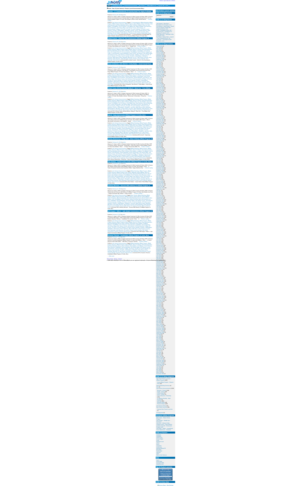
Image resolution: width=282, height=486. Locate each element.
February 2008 (159, 341)
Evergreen (121, 175)
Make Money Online (117, 57)
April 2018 (158, 178)
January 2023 (159, 102)
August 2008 (159, 333)
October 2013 (159, 250)
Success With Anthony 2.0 (126, 206)
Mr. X (136, 57)
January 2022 (159, 118)
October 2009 (159, 314)
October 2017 (159, 186)
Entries (159, 461)
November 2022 (160, 104)
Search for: (159, 15)
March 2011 (159, 292)
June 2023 (158, 95)
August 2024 (159, 76)
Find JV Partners (122, 26)
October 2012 (159, 266)
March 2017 (159, 195)
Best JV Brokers (134, 25)
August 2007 (159, 349)
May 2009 (158, 321)
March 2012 (159, 276)
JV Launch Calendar (135, 29)
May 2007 (158, 353)
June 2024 (158, 79)
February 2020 (159, 149)
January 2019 (159, 166)
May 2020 (158, 145)
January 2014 (159, 246)
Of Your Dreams (116, 33)
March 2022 (159, 115)
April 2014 (158, 242)
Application (134, 172)
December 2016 (160, 199)
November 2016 (160, 201)
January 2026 (159, 54)
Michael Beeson (123, 31)
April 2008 (158, 338)
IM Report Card (160, 441)
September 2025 (160, 59)
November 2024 (160, 72)
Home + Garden (161, 394)
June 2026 (158, 47)
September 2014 (160, 235)
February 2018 (159, 181)
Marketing (117, 31)
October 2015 (159, 218)
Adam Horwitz (134, 195)
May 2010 (158, 305)
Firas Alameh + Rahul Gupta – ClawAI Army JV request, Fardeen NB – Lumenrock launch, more (165, 27)
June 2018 (158, 175)
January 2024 (159, 86)
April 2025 (158, 66)
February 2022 (159, 117)
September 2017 (160, 187)
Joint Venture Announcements (163, 388)
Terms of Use (110, 259)
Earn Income (115, 127)
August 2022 (159, 108)
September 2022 (160, 107)
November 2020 (160, 137)
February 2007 (159, 357)
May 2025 (158, 64)
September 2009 (160, 316)
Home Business (147, 26)
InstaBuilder (113, 200)
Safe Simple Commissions (118, 135)
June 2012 (158, 272)
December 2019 (160, 151)
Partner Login (163, 0)
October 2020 (159, 138)
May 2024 (158, 80)
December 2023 (160, 87)
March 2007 (159, 356)
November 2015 (160, 217)
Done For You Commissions (123, 52)
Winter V (144, 206)
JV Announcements (129, 54)
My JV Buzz (142, 5)
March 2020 (159, 147)
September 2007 (160, 348)
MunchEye (158, 449)
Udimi (157, 453)
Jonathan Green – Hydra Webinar (164, 424)
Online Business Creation (127, 58)
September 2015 (160, 219)
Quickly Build (144, 33)
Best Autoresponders (147, 49)
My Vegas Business (118, 204)
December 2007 (160, 344)
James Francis (132, 53)
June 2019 (158, 159)
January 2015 (159, 230)
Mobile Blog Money (134, 132)
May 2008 (158, 337)
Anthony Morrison (138, 196)
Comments (160, 462)
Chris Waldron (146, 125)
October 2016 (159, 202)
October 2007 (159, 346)
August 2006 (159, 365)
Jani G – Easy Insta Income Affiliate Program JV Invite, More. (127, 115)
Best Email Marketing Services (123, 25)
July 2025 (158, 62)
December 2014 (160, 232)
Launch (136, 30)
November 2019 (160, 153)
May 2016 (158, 209)
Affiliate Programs (129, 23)
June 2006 (158, 368)
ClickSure (110, 224)
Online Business (124, 33)
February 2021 (159, 133)
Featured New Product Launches (165, 409)
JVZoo (157, 443)
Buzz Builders (133, 50)
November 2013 (160, 249)
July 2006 (158, 367)
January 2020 (159, 150)
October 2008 (159, 330)
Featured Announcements (130, 5)
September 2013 (160, 252)
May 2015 (158, 225)
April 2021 (158, 130)
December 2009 (160, 312)
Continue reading (142, 46)
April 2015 (158, 226)
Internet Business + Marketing (164, 395)
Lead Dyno (158, 445)
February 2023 (159, 100)
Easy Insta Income (122, 127)
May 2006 (158, 369)
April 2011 (158, 290)
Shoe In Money (133, 109)
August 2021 (159, 125)
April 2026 (158, 50)
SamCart (158, 452)
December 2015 (160, 215)
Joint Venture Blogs (121, 27)
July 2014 (158, 238)
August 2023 (159, 92)
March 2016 (159, 211)
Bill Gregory (133, 125)
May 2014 (158, 241)
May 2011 (158, 289)
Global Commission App (135, 199)
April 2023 (158, 98)
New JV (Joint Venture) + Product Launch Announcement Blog (128, 8)
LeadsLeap (159, 447)
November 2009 (160, 313)
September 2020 (160, 139)
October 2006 (159, 363)
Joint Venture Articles (161, 405)
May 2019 (158, 161)
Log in (157, 460)
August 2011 (159, 285)
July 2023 (158, 94)
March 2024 (159, 83)
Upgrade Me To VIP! (163, 5)
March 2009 (159, 324)
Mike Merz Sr (131, 31)
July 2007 (158, 350)
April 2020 (158, 146)
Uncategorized (159, 412)
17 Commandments (135, 22)
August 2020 (159, 141)
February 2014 (159, 245)
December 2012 (160, 264)
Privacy (115, 259)
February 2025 (159, 68)
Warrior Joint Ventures (161, 455)
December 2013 (160, 248)
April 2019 (158, 162)
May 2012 (158, 273)
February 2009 (159, 325)
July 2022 (158, 110)
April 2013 (158, 258)
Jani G (109, 104)
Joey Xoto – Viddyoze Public (163, 423)
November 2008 (160, 329)
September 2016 (160, 203)
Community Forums (117, 5)
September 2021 (160, 123)
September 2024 (160, 75)
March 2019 (159, 163)
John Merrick (140, 53)
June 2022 (158, 111)
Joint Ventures (140, 27)
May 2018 (158, 177)
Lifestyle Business (143, 30)
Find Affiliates (115, 26)
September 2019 (160, 155)
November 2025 (160, 56)
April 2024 (158, 82)
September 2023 (160, 91)
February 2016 (159, 213)
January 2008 (159, 342)
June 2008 (158, 336)
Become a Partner (171, 0)
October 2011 (159, 282)
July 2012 (158, 270)
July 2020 (158, 142)
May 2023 (158, 96)
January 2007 (159, 358)
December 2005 (160, 373)
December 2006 (160, 360)
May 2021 (158, 129)
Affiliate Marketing (144, 22)
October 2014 (159, 234)
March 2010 (159, 308)
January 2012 (159, 278)
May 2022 (158, 113)
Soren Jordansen (137, 83)
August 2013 (159, 253)
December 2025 (160, 55)
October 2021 (159, 122)
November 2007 (160, 345)
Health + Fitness (161, 391)
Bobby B (140, 25)
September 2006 (160, 364)
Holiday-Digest (160, 393)
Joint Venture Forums (131, 27)
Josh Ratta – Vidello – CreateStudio (164, 428)
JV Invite (128, 29)
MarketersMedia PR (161, 448)
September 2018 (160, 171)
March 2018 (159, 179)
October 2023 (159, 90)
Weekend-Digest (161, 403)
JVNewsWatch (120, 30)
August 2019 (159, 157)
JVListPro (114, 30)
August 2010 (159, 301)
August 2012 (159, 269)
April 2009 (158, 322)
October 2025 (159, 58)
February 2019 (159, 165)
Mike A (121, 132)
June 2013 (158, 256)
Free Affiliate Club (131, 26)
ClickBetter (158, 436)
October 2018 (159, 170)
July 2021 (158, 126)
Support (120, 259)
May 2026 (158, 48)
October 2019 (159, 154)
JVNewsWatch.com (151, 5)
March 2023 (159, 99)
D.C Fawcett (114, 52)
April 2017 (158, 194)
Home (109, 5)
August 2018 (159, 173)
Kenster (132, 30)
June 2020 (158, 143)
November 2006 (160, 361)
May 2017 (158, 193)
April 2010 (158, 306)
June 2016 (158, 207)
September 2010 (160, 300)
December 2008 (160, 328)
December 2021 (160, 119)
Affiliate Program (143, 48)
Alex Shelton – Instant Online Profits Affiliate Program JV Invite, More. (130, 161)
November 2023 (160, 88)
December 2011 (160, 280)
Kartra (157, 444)
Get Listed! (168, 479)
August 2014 (159, 237)
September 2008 (160, 332)
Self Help (159, 401)
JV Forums (122, 29)
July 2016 (158, 206)
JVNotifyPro (127, 30)
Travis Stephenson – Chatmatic (163, 429)
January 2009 (159, 326)
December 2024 (160, 71)
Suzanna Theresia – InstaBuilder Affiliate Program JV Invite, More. (128, 235)
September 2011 (160, 284)
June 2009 (158, 320)
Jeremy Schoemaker (116, 104)
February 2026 (159, 52)
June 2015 (158, 224)
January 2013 (159, 262)
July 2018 (158, 174)
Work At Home (114, 34)
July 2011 (158, 286)
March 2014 (159, 244)
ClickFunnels (159, 437)
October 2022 (159, 106)
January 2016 (159, 214)
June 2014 (158, 240)
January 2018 (159, 182)
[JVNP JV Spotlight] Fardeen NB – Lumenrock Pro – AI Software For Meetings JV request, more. (164, 31)
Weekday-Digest (161, 402)
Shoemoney (140, 109)
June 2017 (158, 191)
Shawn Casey (126, 109)
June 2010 (158, 304)
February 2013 (159, 261)
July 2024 (158, 78)
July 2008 (158, 334)
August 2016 (159, 205)
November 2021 (160, 121)
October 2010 (159, 298)
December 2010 (160, 296)
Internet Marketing (112, 27)
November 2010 (160, 297)
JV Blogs (118, 29)
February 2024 (159, 84)
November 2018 (160, 169)
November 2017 (160, 185)
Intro (157, 386)
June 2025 (158, 63)
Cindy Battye (140, 50)
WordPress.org (159, 464)
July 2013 (158, 254)
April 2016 (158, 210)
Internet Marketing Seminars (163, 385)
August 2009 (159, 317)
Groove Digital (159, 439)
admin (124, 14)
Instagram (119, 128)
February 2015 (159, 229)
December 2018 (160, 167)
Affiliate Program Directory (118, 23)
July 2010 (158, 302)
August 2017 (159, 189)
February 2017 (159, 197)
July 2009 (158, 318)
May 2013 (158, 257)
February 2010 (159, 309)
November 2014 (160, 233)
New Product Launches (161, 407)
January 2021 (159, 134)
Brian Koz (145, 25)
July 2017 (158, 190)
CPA (113, 199)
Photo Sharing (132, 133)
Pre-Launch (139, 133)
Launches (110, 57)
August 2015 (159, 221)
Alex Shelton (128, 172)
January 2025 (159, 70)
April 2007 (158, 355)
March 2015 (159, 227)
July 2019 (158, 158)
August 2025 (159, 60)
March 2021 (159, 131)
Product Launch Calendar (135, 33)
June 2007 (158, 352)
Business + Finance (161, 390)
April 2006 (158, 371)
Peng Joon (110, 157)
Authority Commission (117, 173)
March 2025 (159, 67)
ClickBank (158, 434)
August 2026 (159, 46)
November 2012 (160, 265)
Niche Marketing (137, 108)
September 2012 (160, 268)
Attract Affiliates (137, 23)
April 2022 (158, 114)
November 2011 (160, 281)
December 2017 (160, 183)
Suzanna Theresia (137, 206)
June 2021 (158, 127)
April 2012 (158, 274)
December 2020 (160, 135)
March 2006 (159, 372)
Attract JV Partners (145, 23)
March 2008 (159, 340)
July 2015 (158, 222)
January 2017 (159, 198)
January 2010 (159, 310)
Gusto (157, 440)
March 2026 (159, 51)
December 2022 (160, 103)
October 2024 (159, 74)
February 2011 (159, 293)
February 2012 (159, 277)
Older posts (111, 256)
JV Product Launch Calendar (122, 56)
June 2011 (158, 288)
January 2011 (159, 294)
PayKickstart (159, 451)
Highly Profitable (139, 26)
